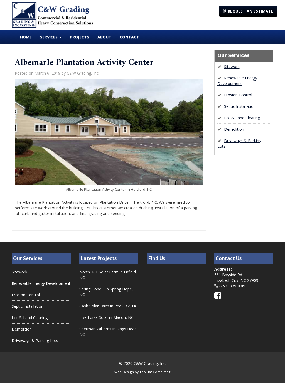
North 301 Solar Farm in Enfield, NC (108, 274)
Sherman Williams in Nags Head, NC (108, 331)
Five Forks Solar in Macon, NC (106, 317)
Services (49, 37)
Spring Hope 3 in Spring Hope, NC (106, 291)
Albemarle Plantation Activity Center (84, 63)
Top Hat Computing (155, 372)
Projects (79, 37)
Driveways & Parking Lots (35, 340)
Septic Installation (240, 106)
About (104, 37)
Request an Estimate (250, 11)
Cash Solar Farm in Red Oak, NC (108, 306)
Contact (129, 37)
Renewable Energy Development (237, 80)
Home (26, 37)
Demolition (234, 129)
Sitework (232, 66)
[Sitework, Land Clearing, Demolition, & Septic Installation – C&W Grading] (52, 14)
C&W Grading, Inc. (83, 73)
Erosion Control (238, 95)
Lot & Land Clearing (242, 117)
